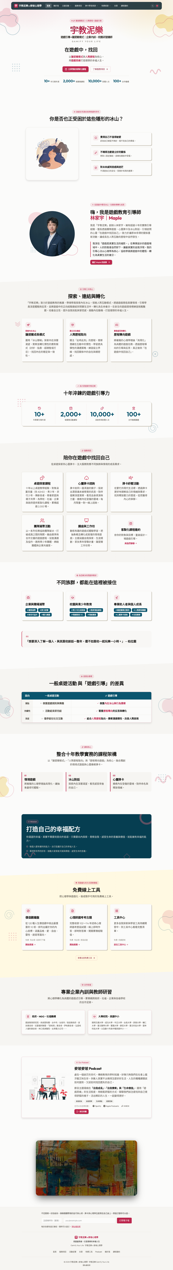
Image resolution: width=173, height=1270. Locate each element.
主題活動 (65, 5)
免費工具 (89, 1252)
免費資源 (105, 5)
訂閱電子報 (124, 1220)
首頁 (48, 5)
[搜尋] (152, 6)
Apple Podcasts (112, 1106)
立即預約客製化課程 (77, 69)
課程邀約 (124, 5)
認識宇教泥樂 (99, 1192)
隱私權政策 (76, 1226)
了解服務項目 (99, 69)
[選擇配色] (157, 6)
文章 (116, 5)
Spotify (98, 1106)
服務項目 (78, 5)
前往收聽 (83, 1111)
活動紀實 (72, 1252)
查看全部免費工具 (85, 958)
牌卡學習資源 (90, 5)
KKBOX (126, 1106)
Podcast (98, 1252)
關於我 (56, 5)
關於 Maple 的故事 (99, 262)
